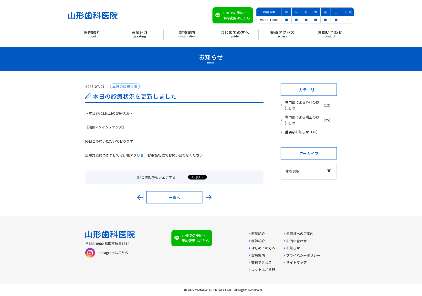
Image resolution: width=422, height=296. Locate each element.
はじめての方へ (263, 247)
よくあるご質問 (263, 269)
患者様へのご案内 (300, 233)
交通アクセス (261, 262)
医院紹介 (258, 233)
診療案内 (258, 255)
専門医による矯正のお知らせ (308, 120)
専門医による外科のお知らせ (308, 105)
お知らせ (293, 247)
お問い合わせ (296, 240)
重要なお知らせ (302, 131)
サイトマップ (296, 262)
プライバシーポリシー (303, 255)
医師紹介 (258, 240)
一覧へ (174, 197)
